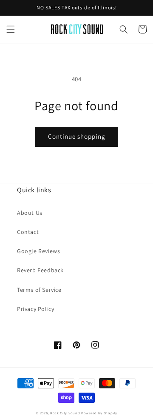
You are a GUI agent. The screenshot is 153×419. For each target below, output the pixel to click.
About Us (29, 213)
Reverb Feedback (40, 270)
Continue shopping (76, 136)
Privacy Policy (35, 309)
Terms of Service (39, 290)
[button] (10, 29)
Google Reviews (38, 251)
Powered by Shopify (99, 412)
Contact (28, 232)
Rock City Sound (65, 412)
